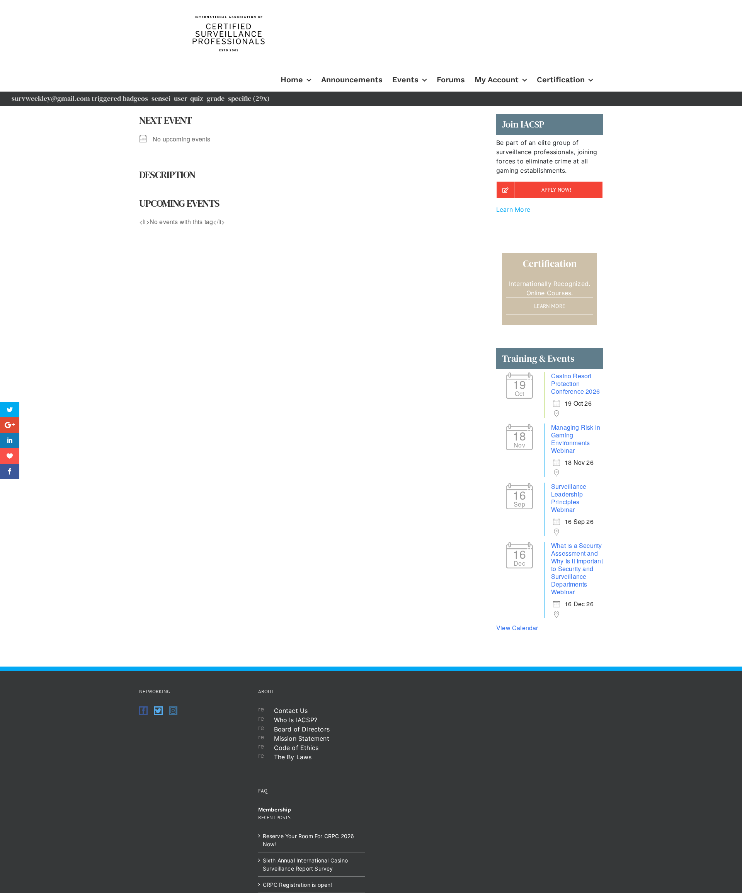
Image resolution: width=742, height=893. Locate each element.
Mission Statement (301, 738)
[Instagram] (173, 710)
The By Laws (293, 757)
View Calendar (517, 627)
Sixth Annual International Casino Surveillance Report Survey (305, 864)
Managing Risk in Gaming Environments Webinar (575, 439)
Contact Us (291, 710)
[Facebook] (143, 710)
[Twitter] (158, 710)
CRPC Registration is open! (297, 884)
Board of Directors (302, 729)
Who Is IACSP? (296, 720)
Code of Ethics (296, 748)
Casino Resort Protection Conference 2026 (575, 383)
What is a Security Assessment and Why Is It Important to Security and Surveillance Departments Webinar (577, 568)
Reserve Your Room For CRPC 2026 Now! (308, 840)
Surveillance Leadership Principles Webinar (568, 498)
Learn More (513, 209)
